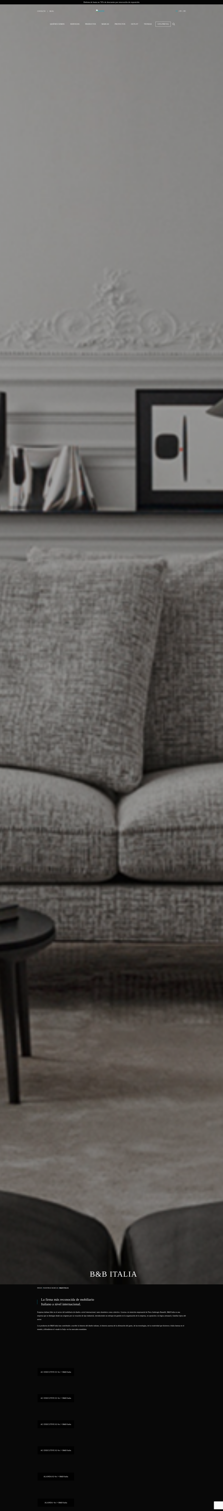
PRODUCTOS (90, 24)
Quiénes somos (57, 24)
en (181, 11)
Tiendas (148, 24)
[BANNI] (111, 13)
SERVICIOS (74, 24)
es (177, 11)
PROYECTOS (120, 24)
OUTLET (134, 24)
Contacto (41, 11)
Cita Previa (163, 24)
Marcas (105, 24)
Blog (52, 11)
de (185, 11)
